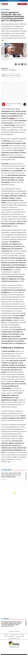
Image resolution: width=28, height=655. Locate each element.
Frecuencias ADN (14, 634)
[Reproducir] (3, 104)
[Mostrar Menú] (1, 3)
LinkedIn (22, 64)
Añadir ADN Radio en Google (12, 75)
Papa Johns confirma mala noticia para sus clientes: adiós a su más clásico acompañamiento (11, 474)
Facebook (15, 64)
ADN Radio (5, 4)
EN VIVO (22, 4)
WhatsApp (25, 64)
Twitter (19, 64)
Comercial (6, 634)
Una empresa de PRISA (14, 643)
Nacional (6, 9)
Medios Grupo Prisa (14, 647)
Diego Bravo (4, 68)
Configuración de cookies (14, 638)
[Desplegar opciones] (24, 104)
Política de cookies (20, 636)
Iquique (12, 118)
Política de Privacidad (9, 636)
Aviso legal (22, 634)
